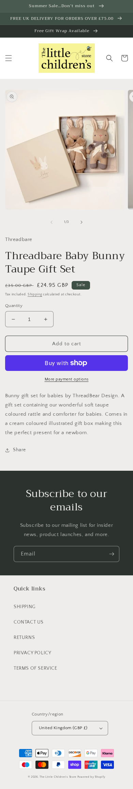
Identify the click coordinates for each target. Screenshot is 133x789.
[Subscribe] (111, 554)
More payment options (67, 379)
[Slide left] (51, 222)
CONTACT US (29, 622)
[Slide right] (81, 222)
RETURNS (24, 637)
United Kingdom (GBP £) (63, 727)
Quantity (14, 305)
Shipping (35, 294)
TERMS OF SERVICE (35, 668)
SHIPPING (24, 607)
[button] (8, 58)
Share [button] (19, 450)
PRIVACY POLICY (32, 653)
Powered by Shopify (91, 776)
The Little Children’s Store (58, 776)
